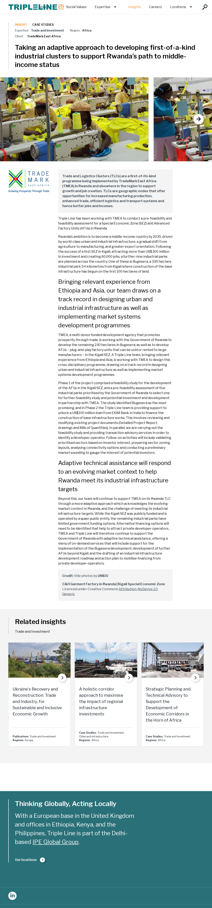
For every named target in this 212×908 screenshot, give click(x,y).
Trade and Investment (47, 30)
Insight (21, 24)
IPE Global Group (55, 841)
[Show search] (205, 7)
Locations (178, 7)
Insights (134, 7)
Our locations (26, 860)
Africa (87, 30)
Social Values (76, 7)
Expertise (102, 7)
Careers (155, 7)
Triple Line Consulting (36, 7)
